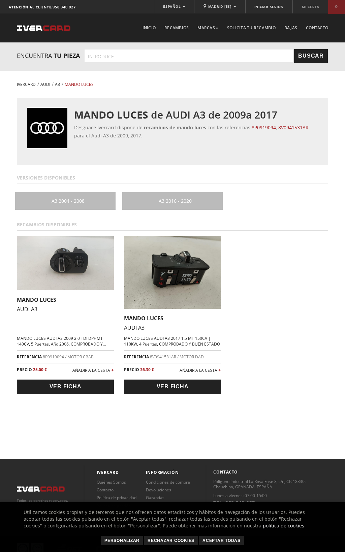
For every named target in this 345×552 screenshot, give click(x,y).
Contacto (317, 28)
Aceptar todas (221, 540)
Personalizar (121, 540)
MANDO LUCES (36, 299)
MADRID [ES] (220, 6)
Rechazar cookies (171, 540)
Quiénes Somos (111, 482)
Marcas (206, 28)
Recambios (176, 28)
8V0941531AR (293, 127)
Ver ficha (66, 386)
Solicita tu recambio (251, 28)
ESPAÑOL (172, 6)
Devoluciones (158, 490)
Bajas (290, 28)
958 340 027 (64, 6)
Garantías (155, 497)
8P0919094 (264, 127)
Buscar (311, 56)
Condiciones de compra (168, 482)
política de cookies (283, 525)
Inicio (149, 28)
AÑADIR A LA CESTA (93, 370)
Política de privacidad (116, 497)
